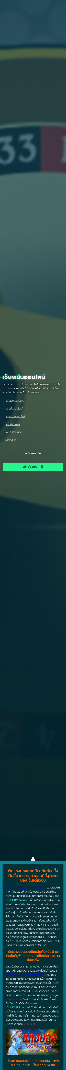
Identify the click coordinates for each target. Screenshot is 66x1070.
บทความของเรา (14, 432)
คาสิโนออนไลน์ (14, 408)
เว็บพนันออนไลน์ (15, 401)
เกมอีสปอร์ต (13, 424)
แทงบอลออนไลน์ (15, 416)
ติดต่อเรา (11, 440)
